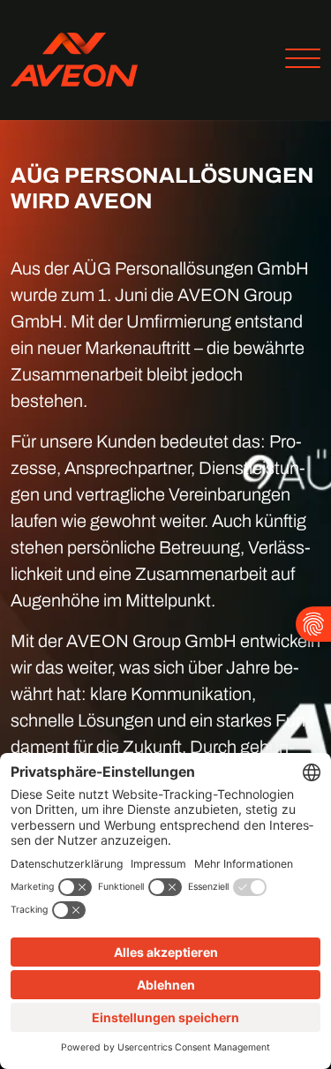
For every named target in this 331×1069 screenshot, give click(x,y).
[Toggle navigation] (296, 60)
